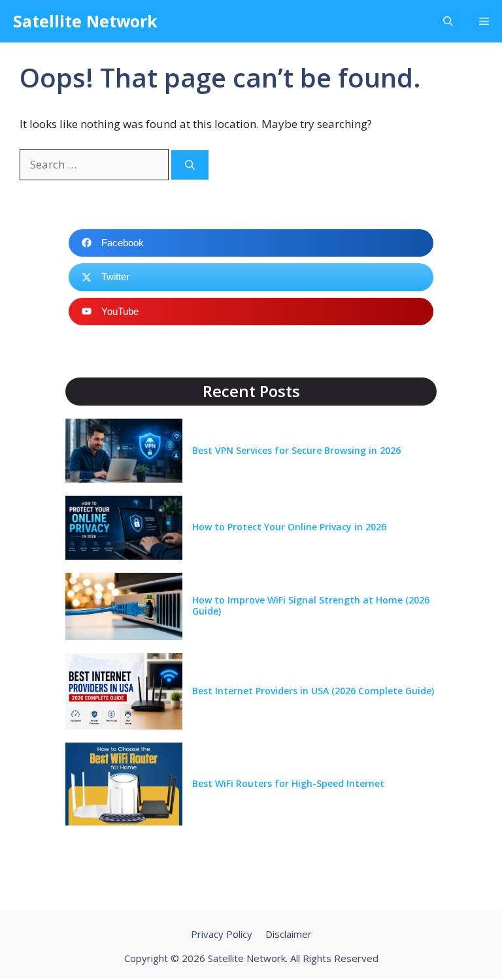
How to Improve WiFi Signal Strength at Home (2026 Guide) (310, 605)
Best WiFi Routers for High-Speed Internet (288, 783)
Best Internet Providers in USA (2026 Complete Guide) (313, 690)
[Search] (190, 165)
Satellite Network (85, 21)
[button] (448, 21)
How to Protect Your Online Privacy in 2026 (289, 527)
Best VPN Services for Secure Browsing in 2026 (296, 450)
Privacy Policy (221, 933)
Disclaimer (288, 933)
